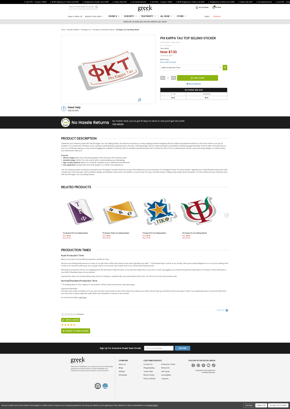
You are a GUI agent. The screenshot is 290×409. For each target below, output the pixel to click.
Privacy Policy (152, 405)
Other (180, 16)
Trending (217, 16)
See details (118, 124)
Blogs (121, 368)
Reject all (261, 405)
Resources (165, 368)
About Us (122, 364)
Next (226, 215)
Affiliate (122, 371)
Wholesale (123, 375)
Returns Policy (149, 375)
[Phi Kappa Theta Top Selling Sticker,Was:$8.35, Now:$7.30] (119, 211)
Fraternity (147, 16)
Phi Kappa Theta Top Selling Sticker (116, 233)
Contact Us (148, 364)
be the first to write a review (76, 331)
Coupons (164, 378)
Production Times (168, 364)
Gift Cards (165, 371)
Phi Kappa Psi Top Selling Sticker (194, 233)
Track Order (148, 371)
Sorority (129, 16)
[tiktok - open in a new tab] (213, 365)
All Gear (165, 16)
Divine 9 (113, 16)
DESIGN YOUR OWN (93, 16)
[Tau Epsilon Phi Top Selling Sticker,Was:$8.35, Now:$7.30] (80, 211)
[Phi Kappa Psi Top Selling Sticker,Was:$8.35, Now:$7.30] (199, 211)
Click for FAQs (73, 110)
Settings (249, 405)
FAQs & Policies (149, 378)
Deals (207, 16)
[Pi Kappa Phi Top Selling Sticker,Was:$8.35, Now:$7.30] (159, 211)
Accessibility (166, 375)
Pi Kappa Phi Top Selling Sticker (154, 233)
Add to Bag (199, 78)
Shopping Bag (149, 368)
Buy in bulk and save (168, 62)
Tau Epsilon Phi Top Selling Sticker (75, 233)
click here (83, 297)
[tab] (70, 320)
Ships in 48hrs (74, 16)
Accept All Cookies (278, 405)
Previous (52, 215)
